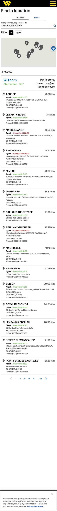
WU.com (10, 80)
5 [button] (33, 378)
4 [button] (29, 378)
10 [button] (40, 378)
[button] (45, 378)
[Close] (52, 494)
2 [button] (20, 378)
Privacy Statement (35, 506)
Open (18, 33)
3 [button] (24, 378)
